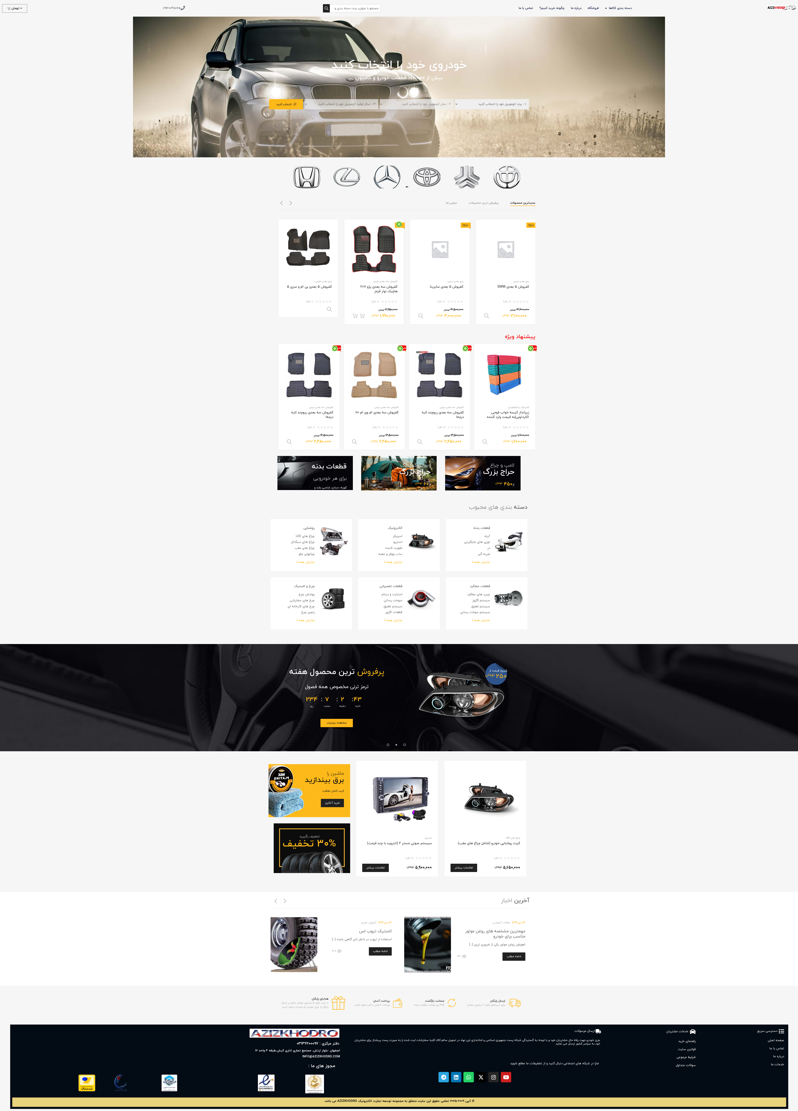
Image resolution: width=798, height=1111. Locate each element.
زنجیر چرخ (308, 612)
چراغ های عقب (305, 548)
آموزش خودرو (368, 923)
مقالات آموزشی (501, 923)
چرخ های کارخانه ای (301, 606)
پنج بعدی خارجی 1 (323, 281)
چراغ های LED (305, 536)
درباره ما (576, 8)
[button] (405, 186)
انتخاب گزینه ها (486, 316)
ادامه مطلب (514, 956)
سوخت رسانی (393, 600)
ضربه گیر (484, 554)
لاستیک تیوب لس (375, 931)
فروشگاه (593, 8)
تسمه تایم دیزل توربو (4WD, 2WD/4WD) (461, 686)
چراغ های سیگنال (303, 542)
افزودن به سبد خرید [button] (362, 316)
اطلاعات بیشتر (464, 868)
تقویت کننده (393, 548)
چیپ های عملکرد (478, 594)
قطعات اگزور (393, 612)
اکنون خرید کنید (355, 316)
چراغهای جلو (307, 554)
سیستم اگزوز (481, 600)
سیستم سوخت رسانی (475, 612)
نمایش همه (482, 562)
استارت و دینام (392, 594)
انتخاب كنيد (284, 104)
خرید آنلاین (461, 723)
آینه (487, 536)
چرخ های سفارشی (302, 600)
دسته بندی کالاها (620, 8)
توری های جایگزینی (477, 542)
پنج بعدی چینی (521, 281)
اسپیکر (397, 536)
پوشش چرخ (307, 594)
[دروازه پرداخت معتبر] (87, 1090)
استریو (397, 542)
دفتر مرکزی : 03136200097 (318, 1043)
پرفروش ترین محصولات (484, 203)
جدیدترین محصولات (522, 203)
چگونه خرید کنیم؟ (552, 8)
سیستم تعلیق (480, 606)
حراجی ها (451, 203)
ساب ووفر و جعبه (390, 554)
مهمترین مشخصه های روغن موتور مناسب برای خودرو (495, 933)
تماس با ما (526, 8)
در (488, 548)
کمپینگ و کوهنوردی (518, 407)
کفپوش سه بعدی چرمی (385, 281)
